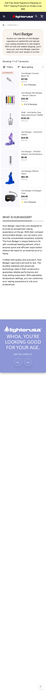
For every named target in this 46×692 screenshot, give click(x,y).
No (17, 362)
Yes (28, 362)
